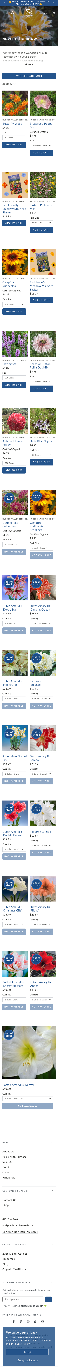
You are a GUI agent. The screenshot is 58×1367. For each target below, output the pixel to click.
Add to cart (14, 144)
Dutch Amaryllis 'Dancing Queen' (40, 607)
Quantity (6, 618)
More (27, 64)
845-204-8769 (10, 1219)
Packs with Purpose (14, 1157)
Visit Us (7, 1162)
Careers (7, 1172)
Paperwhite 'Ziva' (41, 831)
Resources (8, 1259)
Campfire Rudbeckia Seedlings (36, 526)
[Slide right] (53, 3)
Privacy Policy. (22, 1343)
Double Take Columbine (10, 524)
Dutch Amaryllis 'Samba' (40, 758)
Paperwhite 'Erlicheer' (37, 682)
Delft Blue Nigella (41, 441)
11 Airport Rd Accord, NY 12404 (20, 1231)
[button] (12, 13)
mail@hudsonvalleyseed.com (17, 1225)
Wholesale (8, 1177)
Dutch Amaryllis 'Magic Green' (12, 682)
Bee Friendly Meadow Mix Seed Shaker (14, 208)
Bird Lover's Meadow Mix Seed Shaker (42, 285)
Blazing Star (9, 364)
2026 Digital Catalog (15, 1253)
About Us (8, 1151)
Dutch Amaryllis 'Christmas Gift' (12, 908)
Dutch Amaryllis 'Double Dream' (12, 833)
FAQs (5, 1205)
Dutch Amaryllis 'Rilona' (40, 908)
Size (4, 132)
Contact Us (9, 1200)
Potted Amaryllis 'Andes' (40, 984)
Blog (5, 1264)
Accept (27, 1352)
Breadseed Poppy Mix (41, 125)
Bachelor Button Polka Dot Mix (40, 365)
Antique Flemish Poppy (12, 442)
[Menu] (4, 13)
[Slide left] (5, 3)
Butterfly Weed (12, 123)
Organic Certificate (14, 1269)
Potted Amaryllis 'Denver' (18, 1085)
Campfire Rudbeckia (9, 284)
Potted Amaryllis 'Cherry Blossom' (13, 984)
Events (6, 1167)
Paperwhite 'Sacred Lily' (14, 758)
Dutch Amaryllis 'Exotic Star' (12, 607)
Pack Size (34, 217)
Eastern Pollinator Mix (41, 207)
